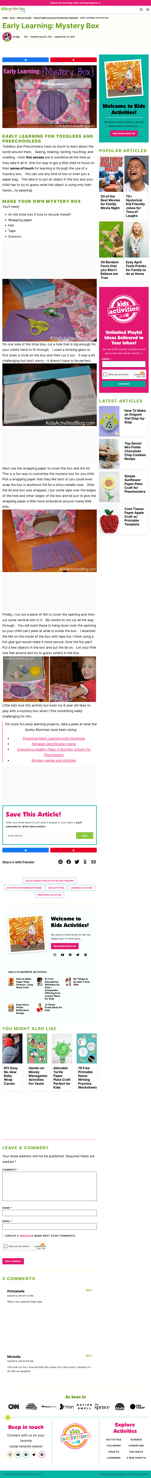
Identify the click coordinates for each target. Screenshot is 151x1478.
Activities (114, 1439)
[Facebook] (70, 955)
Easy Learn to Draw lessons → (84, 2)
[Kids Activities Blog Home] (13, 9)
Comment (10, 1169)
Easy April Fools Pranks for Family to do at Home (136, 268)
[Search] (141, 9)
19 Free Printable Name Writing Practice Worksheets (87, 1077)
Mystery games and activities (54, 760)
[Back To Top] (8, 1417)
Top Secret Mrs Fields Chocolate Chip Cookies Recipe (135, 451)
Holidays (136, 1451)
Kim (17, 37)
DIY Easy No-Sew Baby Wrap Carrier (11, 1075)
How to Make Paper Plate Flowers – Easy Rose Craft (24, 983)
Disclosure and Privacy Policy (112, 1474)
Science (136, 1439)
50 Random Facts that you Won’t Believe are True (110, 270)
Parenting (136, 1445)
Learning (114, 1457)
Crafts (114, 1451)
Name (7, 1207)
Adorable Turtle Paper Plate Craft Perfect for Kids (61, 1077)
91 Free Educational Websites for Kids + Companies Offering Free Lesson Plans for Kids (52, 989)
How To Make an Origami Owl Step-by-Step (135, 416)
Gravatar (26, 1235)
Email (7, 1221)
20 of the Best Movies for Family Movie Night (110, 202)
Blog (12, 18)
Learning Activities (82, 888)
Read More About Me (65, 946)
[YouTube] (62, 955)
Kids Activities (24, 18)
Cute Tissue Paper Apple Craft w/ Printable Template (134, 516)
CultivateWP (142, 1474)
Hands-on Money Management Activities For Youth (39, 1075)
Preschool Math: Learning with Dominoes (54, 738)
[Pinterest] (85, 955)
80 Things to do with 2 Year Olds (81, 982)
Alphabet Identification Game (54, 744)
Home (5, 18)
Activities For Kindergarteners (24, 888)
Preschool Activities (49, 895)
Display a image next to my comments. (41, 1235)
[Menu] (148, 9)
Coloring (114, 1445)
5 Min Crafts (136, 1457)
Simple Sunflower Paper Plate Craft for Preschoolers (134, 484)
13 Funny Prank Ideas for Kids (53, 1007)
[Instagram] (55, 955)
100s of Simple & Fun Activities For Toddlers (56, 18)
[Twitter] (78, 955)
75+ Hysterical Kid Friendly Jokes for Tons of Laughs (135, 206)
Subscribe (123, 384)
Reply (89, 1290)
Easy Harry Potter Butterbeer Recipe (22, 1009)
